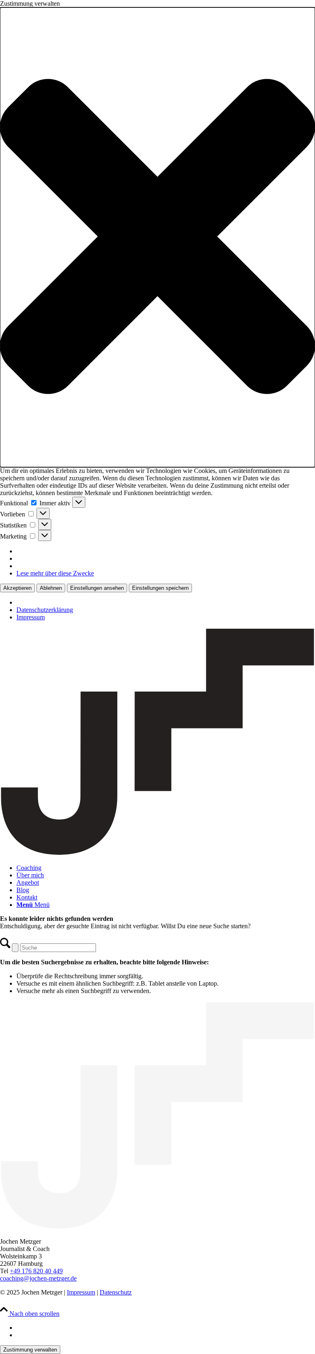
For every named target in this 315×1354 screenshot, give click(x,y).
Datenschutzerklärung (44, 609)
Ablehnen (51, 588)
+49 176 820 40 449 (36, 1270)
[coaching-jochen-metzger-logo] (157, 853)
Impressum (30, 617)
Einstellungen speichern (160, 588)
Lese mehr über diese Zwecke (55, 573)
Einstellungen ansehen (97, 588)
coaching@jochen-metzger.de (38, 1278)
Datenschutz (116, 1292)
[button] (157, 237)
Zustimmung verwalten (30, 1350)
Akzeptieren (17, 588)
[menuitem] (165, 868)
